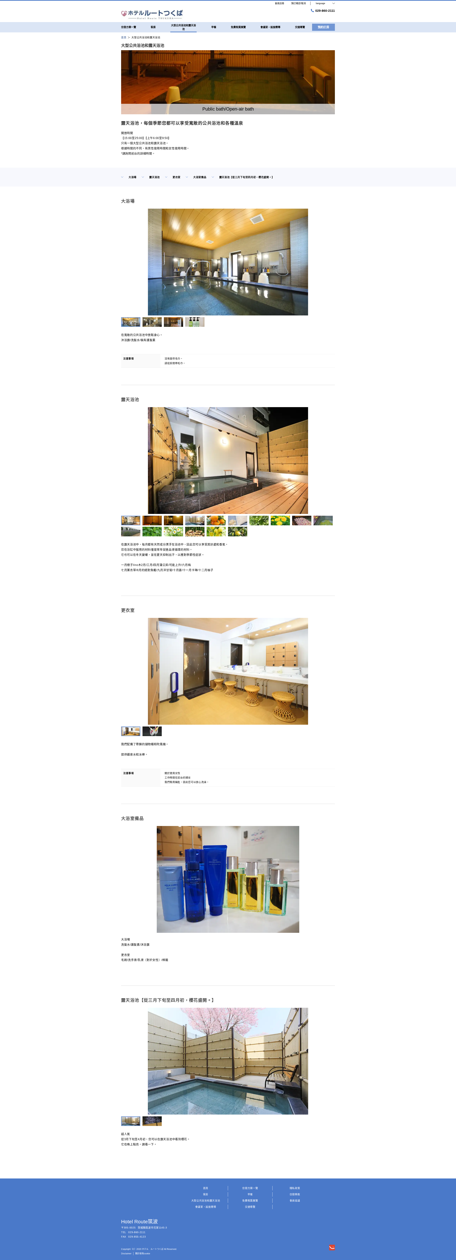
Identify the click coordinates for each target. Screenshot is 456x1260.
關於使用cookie (142, 1253)
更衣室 (176, 177)
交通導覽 (250, 1206)
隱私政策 (295, 1188)
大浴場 (132, 177)
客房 (205, 1194)
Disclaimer (126, 1253)
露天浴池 (154, 177)
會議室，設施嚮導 (205, 1206)
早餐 (250, 1194)
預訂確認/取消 (298, 3)
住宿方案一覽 (250, 1188)
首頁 (205, 1188)
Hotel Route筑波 (139, 1221)
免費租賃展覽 (250, 1200)
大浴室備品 (199, 177)
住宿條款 (295, 1194)
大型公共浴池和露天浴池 (205, 1200)
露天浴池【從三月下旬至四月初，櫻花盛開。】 (246, 177)
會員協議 (295, 1200)
